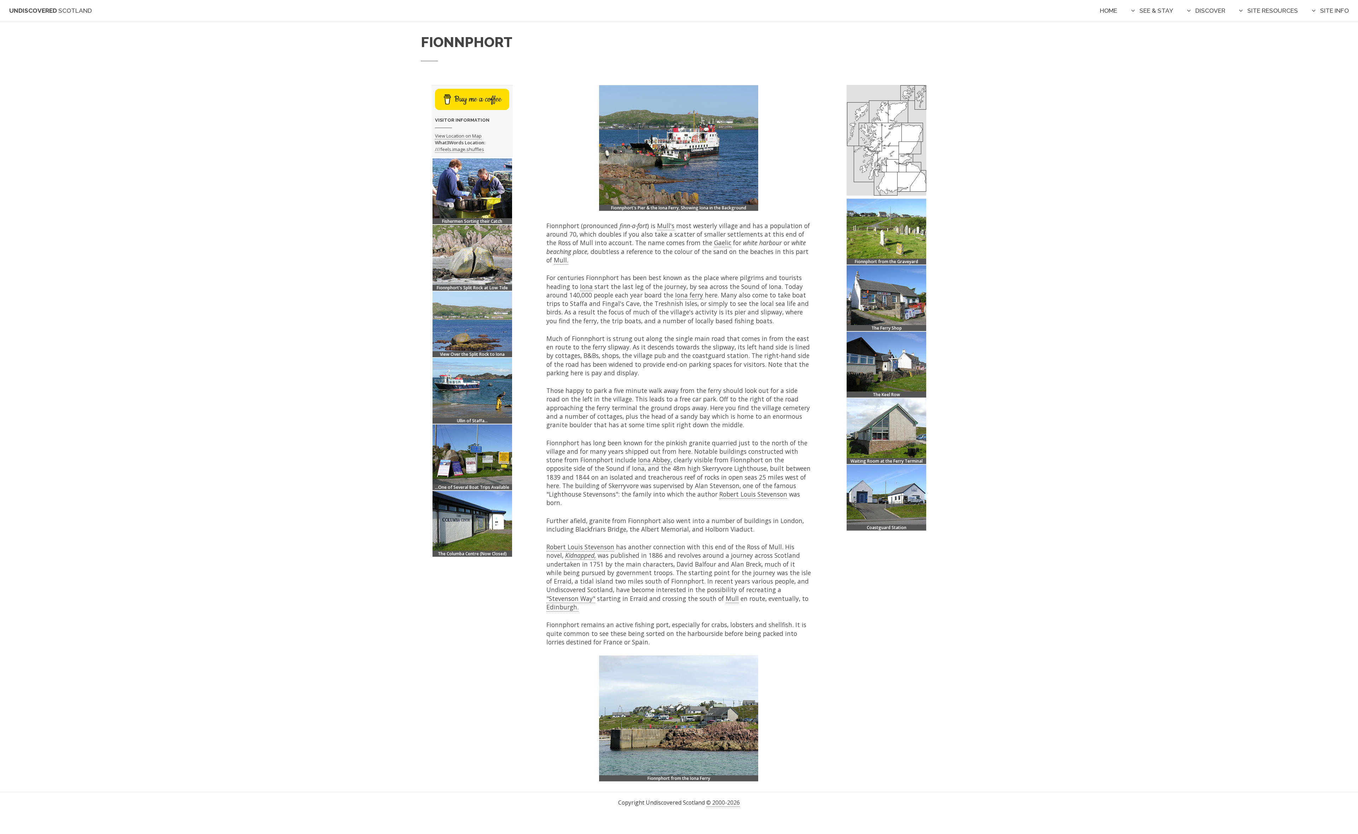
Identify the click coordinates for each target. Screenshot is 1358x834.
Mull (732, 598)
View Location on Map (458, 136)
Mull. (561, 260)
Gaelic (722, 242)
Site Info (1334, 10)
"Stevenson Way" (570, 598)
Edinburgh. (562, 607)
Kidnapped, (580, 555)
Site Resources (1272, 10)
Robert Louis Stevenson (753, 494)
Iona (586, 286)
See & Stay (1156, 10)
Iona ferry (689, 295)
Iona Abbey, (655, 460)
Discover (1210, 10)
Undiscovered (50, 10)
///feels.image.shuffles (459, 149)
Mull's (665, 225)
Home (1108, 10)
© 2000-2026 (723, 802)
